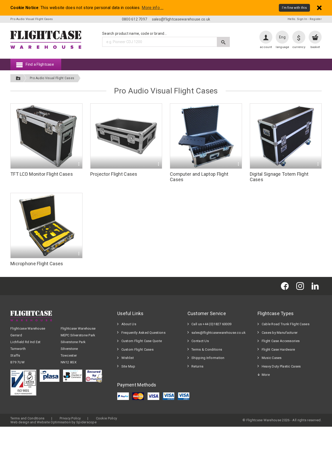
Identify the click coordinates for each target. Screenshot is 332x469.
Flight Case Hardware (278, 349)
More (266, 375)
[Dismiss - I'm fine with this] (319, 8)
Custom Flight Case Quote (141, 341)
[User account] (265, 37)
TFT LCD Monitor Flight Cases (41, 174)
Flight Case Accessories (281, 341)
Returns (197, 366)
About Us (128, 324)
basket (315, 47)
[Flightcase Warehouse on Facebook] (286, 286)
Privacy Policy (70, 418)
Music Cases (272, 358)
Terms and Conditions (27, 418)
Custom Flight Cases (137, 349)
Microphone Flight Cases (36, 263)
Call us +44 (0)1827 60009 (211, 324)
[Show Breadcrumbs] (18, 78)
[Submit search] (223, 42)
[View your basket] (315, 37)
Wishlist (127, 358)
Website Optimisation (54, 422)
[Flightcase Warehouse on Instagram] (301, 286)
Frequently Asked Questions (143, 333)
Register (316, 19)
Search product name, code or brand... (134, 33)
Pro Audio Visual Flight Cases (52, 78)
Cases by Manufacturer (280, 333)
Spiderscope (86, 422)
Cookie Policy (106, 418)
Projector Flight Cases (113, 174)
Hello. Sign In (297, 19)
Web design (19, 422)
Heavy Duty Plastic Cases (281, 366)
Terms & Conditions (206, 349)
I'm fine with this (294, 8)
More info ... (152, 7)
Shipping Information (208, 358)
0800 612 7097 (134, 19)
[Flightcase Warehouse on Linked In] (316, 286)
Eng (282, 37)
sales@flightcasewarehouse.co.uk (181, 19)
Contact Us (200, 341)
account (266, 47)
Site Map (128, 366)
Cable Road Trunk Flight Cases (285, 324)
